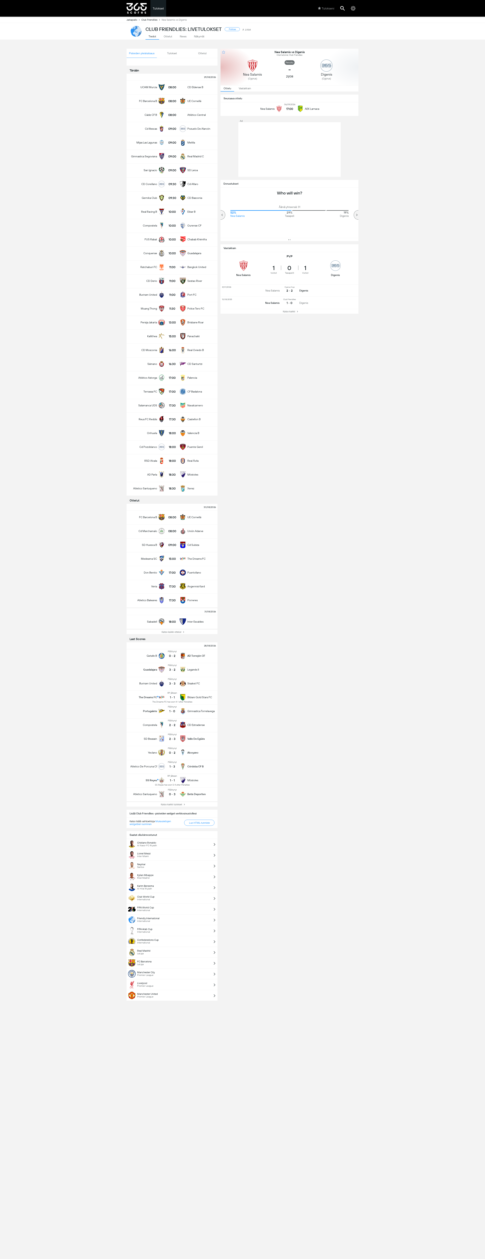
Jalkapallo (132, 19)
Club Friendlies (149, 19)
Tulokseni (328, 8)
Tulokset (158, 8)
